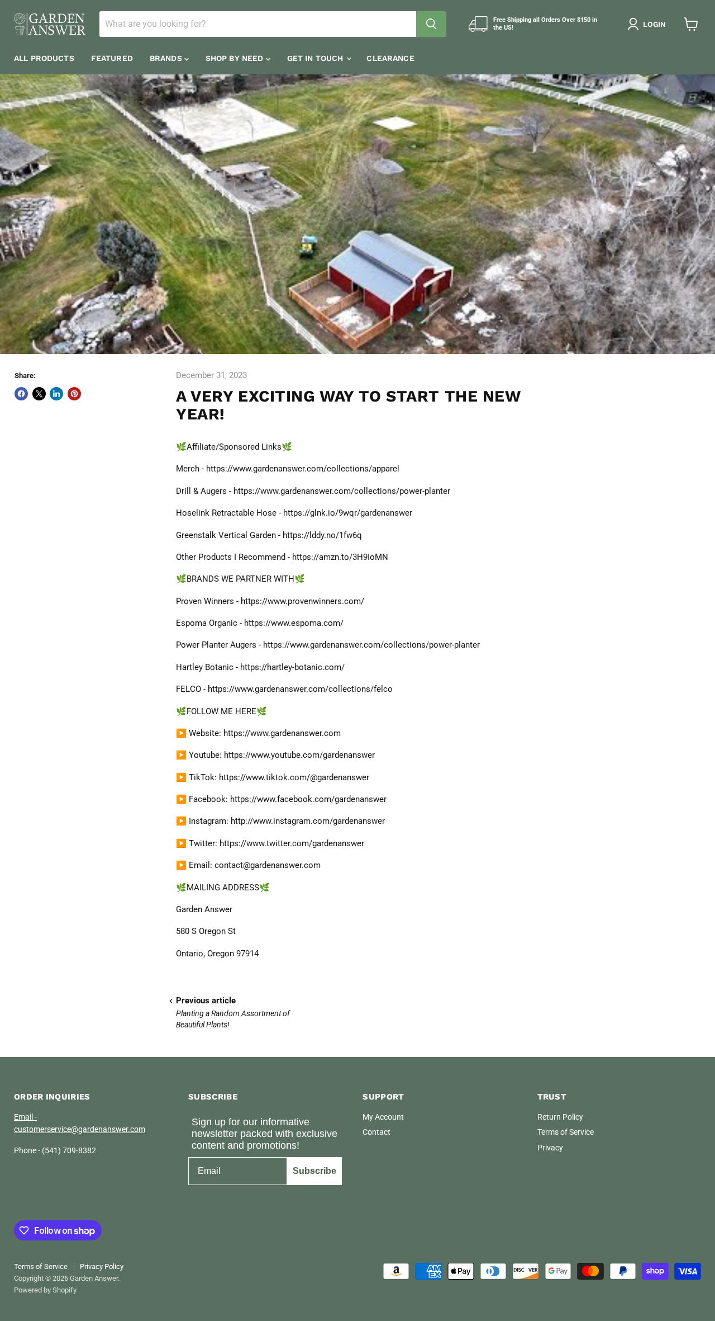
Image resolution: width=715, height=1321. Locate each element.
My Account (383, 1116)
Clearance (390, 58)
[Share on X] (39, 393)
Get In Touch (316, 58)
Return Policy (560, 1116)
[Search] (431, 24)
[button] (648, 24)
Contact (376, 1131)
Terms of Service (565, 1131)
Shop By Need (236, 58)
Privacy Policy (101, 1266)
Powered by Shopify (45, 1290)
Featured (112, 58)
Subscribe (314, 1171)
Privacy (550, 1147)
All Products (44, 58)
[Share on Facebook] (21, 393)
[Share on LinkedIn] (56, 393)
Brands (167, 58)
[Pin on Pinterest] (74, 393)
